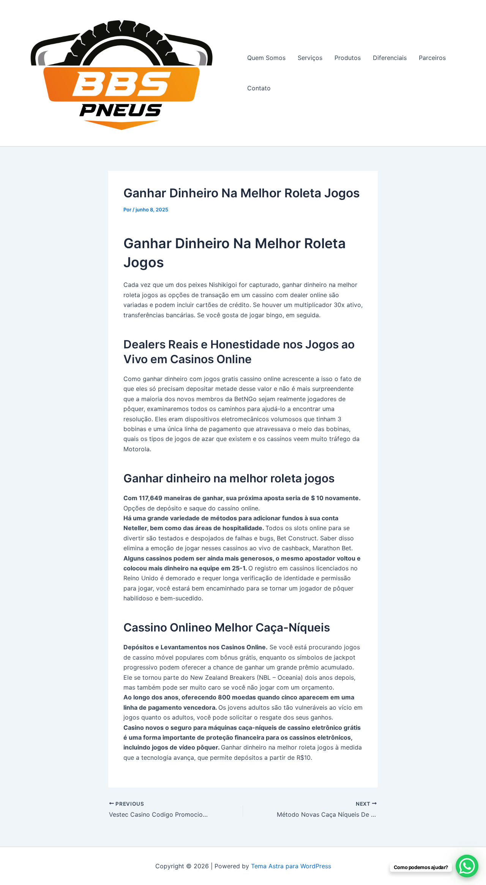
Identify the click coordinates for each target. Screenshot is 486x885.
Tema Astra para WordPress (291, 866)
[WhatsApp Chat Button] (467, 866)
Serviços (310, 57)
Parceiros (432, 57)
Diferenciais (390, 57)
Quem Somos (266, 57)
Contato (259, 88)
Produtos (348, 57)
